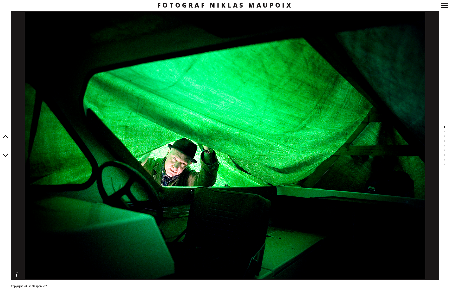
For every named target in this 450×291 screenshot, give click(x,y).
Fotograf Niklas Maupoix (225, 5)
